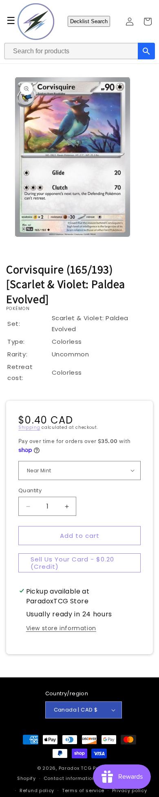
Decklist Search (89, 21)
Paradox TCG (75, 768)
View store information (61, 628)
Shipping (29, 427)
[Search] (146, 51)
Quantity (30, 490)
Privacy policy (129, 790)
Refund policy (37, 790)
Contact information (69, 778)
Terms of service (83, 790)
